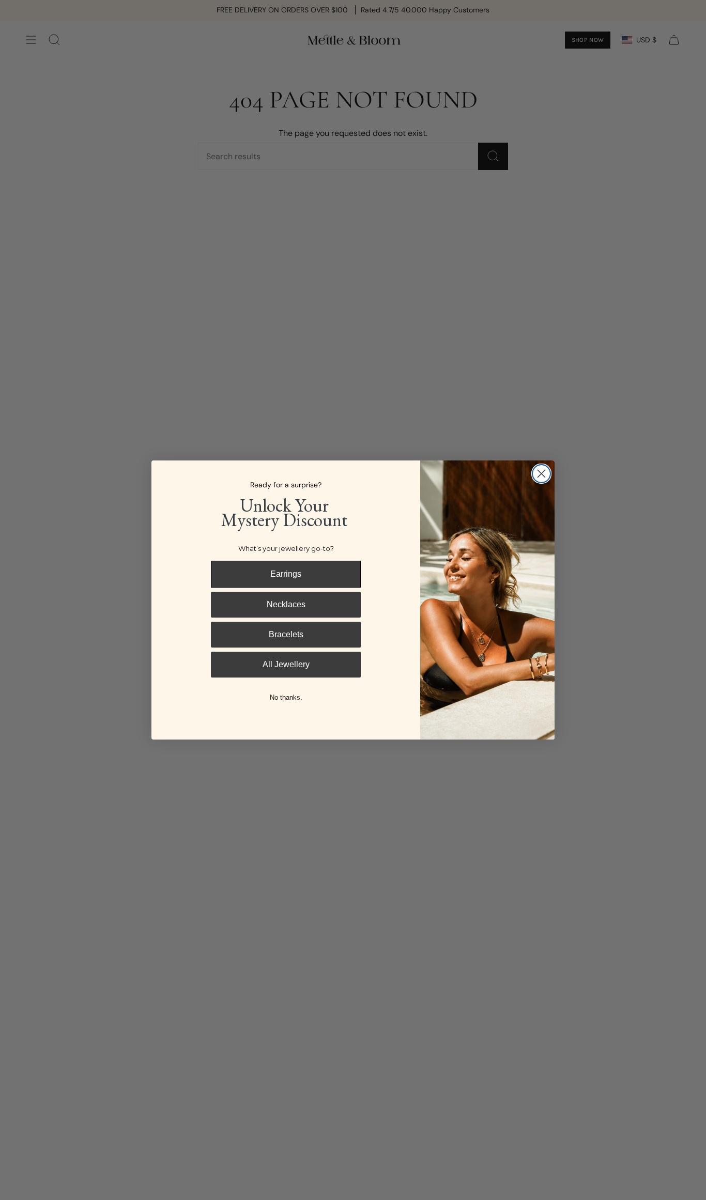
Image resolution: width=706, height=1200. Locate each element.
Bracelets (286, 634)
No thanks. (286, 697)
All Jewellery (286, 664)
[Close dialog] (541, 474)
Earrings (285, 574)
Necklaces (286, 604)
